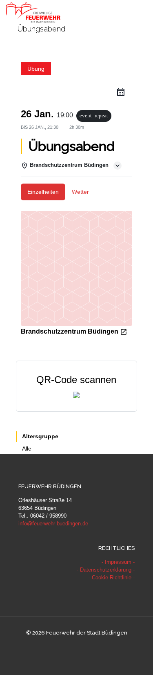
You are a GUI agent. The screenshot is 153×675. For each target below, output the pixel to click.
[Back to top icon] (136, 658)
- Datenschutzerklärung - (106, 570)
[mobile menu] (142, 12)
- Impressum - (118, 562)
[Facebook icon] (68, 646)
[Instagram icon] (85, 646)
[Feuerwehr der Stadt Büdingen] (33, 12)
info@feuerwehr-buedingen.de (53, 523)
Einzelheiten (43, 191)
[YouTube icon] (76, 646)
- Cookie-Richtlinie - (112, 577)
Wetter (80, 191)
